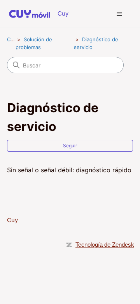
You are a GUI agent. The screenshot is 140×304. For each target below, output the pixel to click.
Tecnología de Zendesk (104, 244)
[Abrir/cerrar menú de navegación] (119, 14)
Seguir (70, 145)
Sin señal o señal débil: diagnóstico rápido (69, 170)
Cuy (11, 39)
